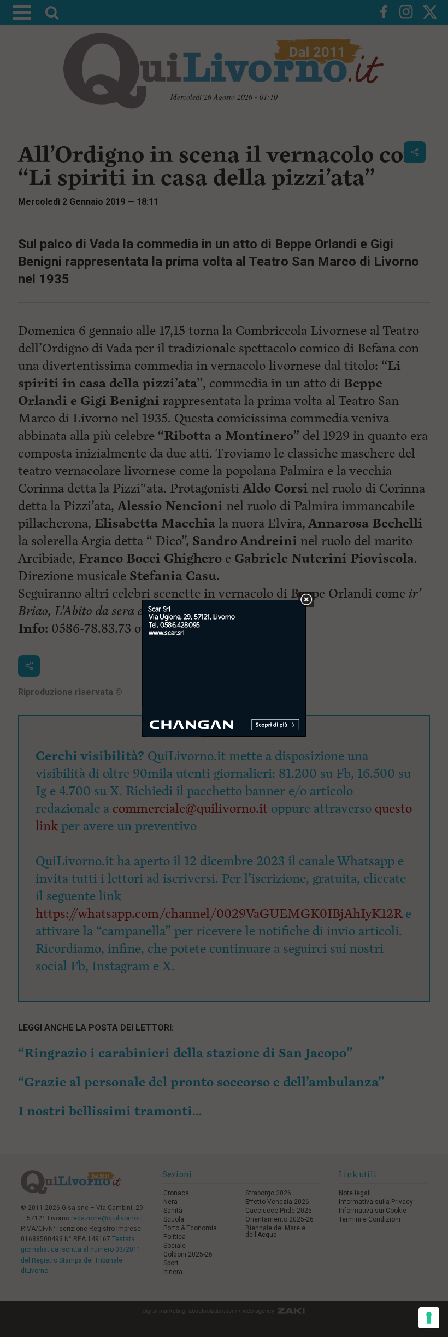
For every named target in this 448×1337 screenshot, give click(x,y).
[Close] (306, 600)
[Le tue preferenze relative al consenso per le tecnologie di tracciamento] (428, 1317)
